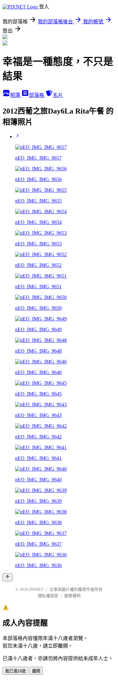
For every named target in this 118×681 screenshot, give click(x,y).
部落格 (37, 95)
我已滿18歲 (15, 671)
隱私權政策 (48, 595)
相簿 (15, 95)
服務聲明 (72, 595)
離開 (36, 671)
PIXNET (36, 589)
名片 (58, 95)
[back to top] (8, 577)
